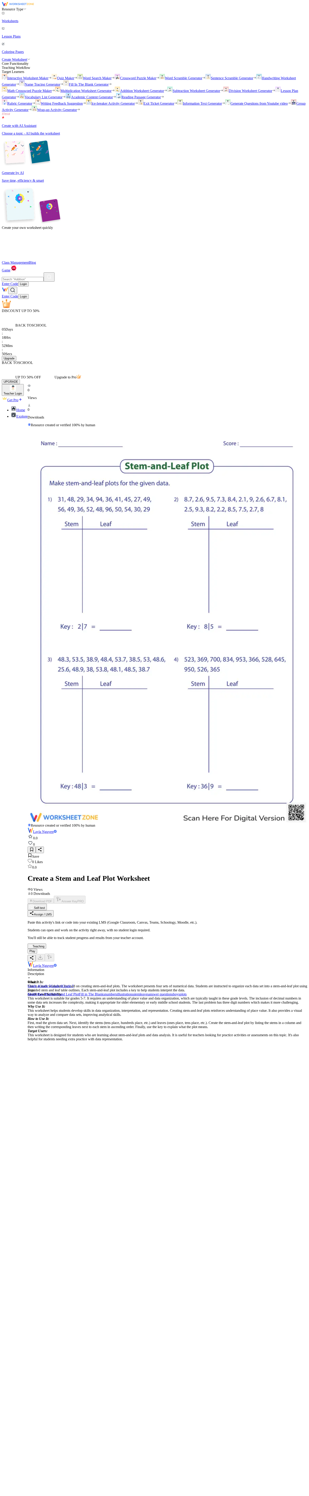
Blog (32, 262)
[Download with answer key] (49, 957)
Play (32, 951)
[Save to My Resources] (32, 850)
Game (6, 270)
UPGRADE (11, 381)
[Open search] (12, 290)
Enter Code (10, 284)
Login (23, 284)
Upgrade (9, 358)
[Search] (49, 277)
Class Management (15, 262)
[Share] (40, 850)
